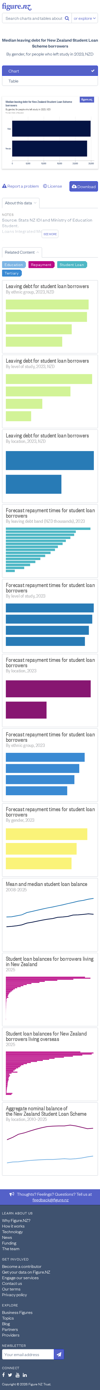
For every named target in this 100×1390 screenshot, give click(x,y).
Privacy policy (14, 1294)
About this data (18, 202)
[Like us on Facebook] (3, 1375)
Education (14, 264)
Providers (10, 1335)
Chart (13, 71)
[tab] (50, 71)
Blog (6, 1323)
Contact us (12, 1283)
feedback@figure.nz (51, 1199)
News (7, 1237)
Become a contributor (22, 1266)
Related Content (20, 252)
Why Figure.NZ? (16, 1220)
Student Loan (72, 264)
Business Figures (17, 1312)
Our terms (11, 1289)
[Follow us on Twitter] (10, 1375)
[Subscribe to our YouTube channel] (17, 1375)
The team (10, 1248)
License (54, 186)
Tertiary (12, 273)
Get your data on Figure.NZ (26, 1272)
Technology (12, 1231)
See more (50, 234)
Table (13, 81)
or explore (83, 18)
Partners (10, 1329)
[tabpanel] (50, 133)
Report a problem (23, 186)
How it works (13, 1226)
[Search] (67, 18)
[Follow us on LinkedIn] (25, 1375)
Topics (8, 1318)
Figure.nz (17, 7)
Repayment (41, 264)
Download (86, 186)
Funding (9, 1243)
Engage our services (20, 1277)
